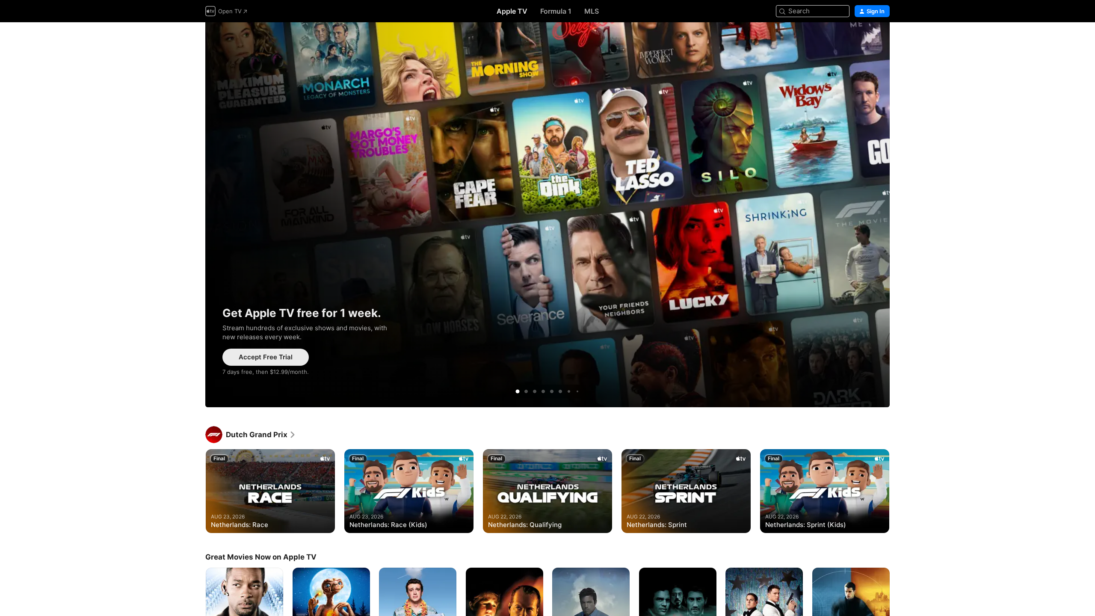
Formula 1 (555, 11)
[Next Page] (898, 491)
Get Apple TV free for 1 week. (547, 214)
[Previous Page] (197, 491)
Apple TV (512, 11)
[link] (261, 434)
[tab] (517, 391)
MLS (591, 11)
